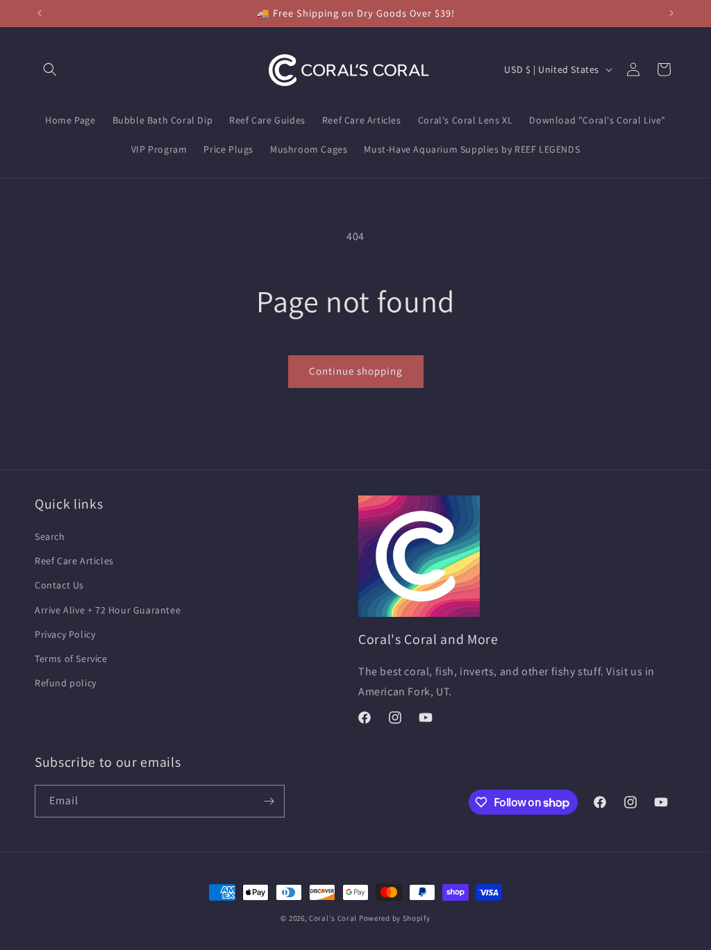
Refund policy (66, 683)
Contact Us (59, 585)
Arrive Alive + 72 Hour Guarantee (108, 610)
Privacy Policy (65, 634)
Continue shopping (356, 371)
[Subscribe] (268, 801)
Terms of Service (71, 658)
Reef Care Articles (74, 560)
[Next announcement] (671, 13)
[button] (50, 69)
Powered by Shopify (394, 918)
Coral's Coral (333, 918)
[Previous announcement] (39, 13)
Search (50, 536)
